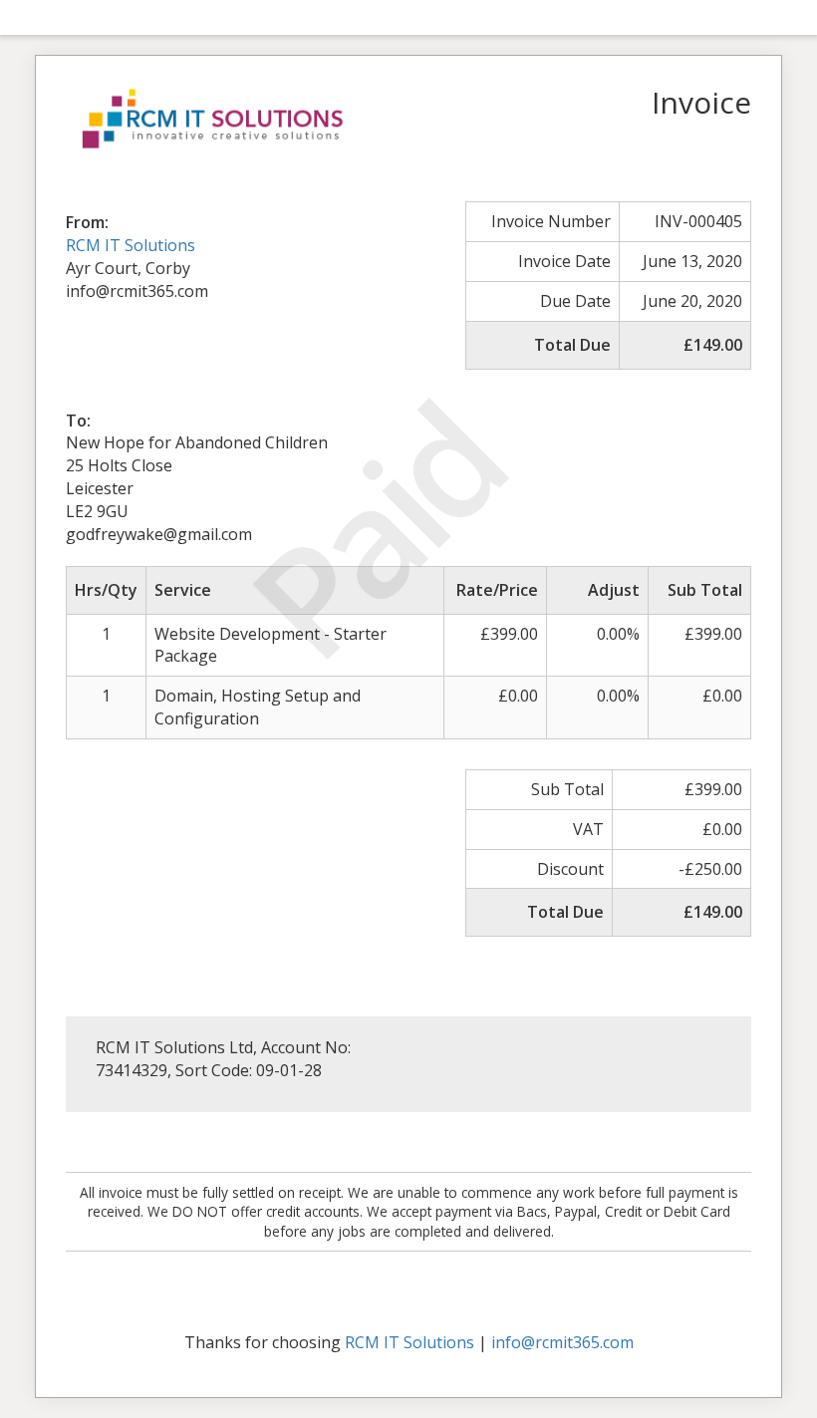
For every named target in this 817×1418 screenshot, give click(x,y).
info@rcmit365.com (562, 1342)
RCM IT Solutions (130, 245)
